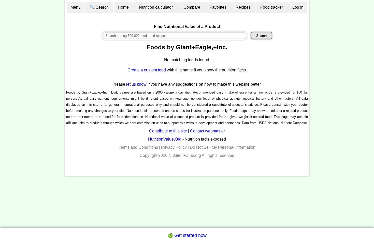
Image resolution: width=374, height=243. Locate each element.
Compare (191, 7)
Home (123, 7)
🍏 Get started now (187, 235)
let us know (136, 84)
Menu (75, 7)
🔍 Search (99, 7)
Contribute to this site (168, 131)
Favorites (218, 7)
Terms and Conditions (138, 147)
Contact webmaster (207, 131)
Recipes (243, 7)
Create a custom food (146, 70)
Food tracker (271, 7)
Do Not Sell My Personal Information (222, 147)
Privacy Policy (174, 147)
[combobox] (174, 36)
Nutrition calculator (156, 7)
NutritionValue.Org (164, 139)
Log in (298, 7)
